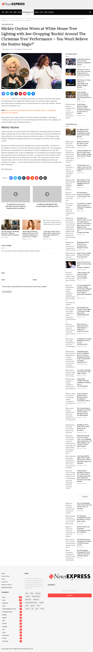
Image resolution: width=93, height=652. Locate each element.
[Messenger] (33, 93)
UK (3, 629)
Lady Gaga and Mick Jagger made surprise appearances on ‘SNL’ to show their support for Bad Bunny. (84, 459)
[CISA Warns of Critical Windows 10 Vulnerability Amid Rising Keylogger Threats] (71, 82)
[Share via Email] (41, 178)
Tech (11, 12)
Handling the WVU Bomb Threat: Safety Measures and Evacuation (83, 427)
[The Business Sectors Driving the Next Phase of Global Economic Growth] (71, 543)
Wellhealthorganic (6, 587)
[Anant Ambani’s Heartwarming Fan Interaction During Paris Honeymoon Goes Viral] (71, 94)
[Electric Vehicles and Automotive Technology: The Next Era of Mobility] (71, 531)
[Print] (45, 178)
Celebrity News (7, 612)
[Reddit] (32, 178)
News (8, 18)
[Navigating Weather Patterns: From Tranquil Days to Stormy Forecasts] (71, 246)
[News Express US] (13, 4)
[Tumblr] (16, 93)
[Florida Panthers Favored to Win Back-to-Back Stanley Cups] (71, 196)
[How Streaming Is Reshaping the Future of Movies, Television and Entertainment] (10, 224)
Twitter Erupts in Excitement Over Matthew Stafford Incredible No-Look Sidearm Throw (83, 397)
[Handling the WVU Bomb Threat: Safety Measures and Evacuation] (71, 429)
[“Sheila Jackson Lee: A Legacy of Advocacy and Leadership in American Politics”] (71, 171)
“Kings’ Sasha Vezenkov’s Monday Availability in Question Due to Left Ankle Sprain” (84, 382)
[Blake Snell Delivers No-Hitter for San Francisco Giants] (71, 144)
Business (37, 12)
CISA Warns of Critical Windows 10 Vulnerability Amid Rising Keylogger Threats (84, 83)
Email (3, 279)
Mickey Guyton (6, 98)
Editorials (5, 641)
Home (4, 18)
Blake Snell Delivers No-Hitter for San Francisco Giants (83, 143)
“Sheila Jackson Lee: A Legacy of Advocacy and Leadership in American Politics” (84, 167)
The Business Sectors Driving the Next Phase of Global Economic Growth (84, 542)
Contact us (4, 582)
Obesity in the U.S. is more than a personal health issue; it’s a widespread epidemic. (83, 72)
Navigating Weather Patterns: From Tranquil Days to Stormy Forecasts (83, 244)
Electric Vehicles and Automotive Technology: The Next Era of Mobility (84, 529)
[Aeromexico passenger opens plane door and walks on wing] (71, 373)
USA (3, 12)
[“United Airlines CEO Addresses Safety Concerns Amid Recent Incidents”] (71, 277)
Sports (19, 12)
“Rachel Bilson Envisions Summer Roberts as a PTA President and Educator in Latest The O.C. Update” (30, 234)
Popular (85, 496)
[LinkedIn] (12, 93)
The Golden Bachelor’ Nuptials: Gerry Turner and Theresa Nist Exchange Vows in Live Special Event (84, 411)
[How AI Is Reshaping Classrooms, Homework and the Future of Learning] (71, 508)
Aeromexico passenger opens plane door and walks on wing (84, 371)
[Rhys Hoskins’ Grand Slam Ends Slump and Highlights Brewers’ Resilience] (71, 185)
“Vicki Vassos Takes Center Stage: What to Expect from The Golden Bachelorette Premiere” (51, 234)
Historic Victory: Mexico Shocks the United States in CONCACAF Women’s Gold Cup (83, 327)
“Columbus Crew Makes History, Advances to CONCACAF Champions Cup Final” (84, 206)
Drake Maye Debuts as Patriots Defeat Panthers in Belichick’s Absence (84, 61)
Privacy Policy (5, 576)
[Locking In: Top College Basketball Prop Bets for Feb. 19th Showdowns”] (71, 343)
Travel (45, 12)
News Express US (28, 648)
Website (35, 279)
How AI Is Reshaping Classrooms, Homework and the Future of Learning (84, 505)
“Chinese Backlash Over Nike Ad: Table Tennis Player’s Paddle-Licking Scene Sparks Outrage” (84, 153)
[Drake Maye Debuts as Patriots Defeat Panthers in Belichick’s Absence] (71, 61)
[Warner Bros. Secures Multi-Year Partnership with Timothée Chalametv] (71, 264)
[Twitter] (7, 93)
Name (3, 273)
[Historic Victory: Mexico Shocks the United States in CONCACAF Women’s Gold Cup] (71, 330)
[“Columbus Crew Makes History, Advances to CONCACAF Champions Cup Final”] (71, 209)
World (6, 12)
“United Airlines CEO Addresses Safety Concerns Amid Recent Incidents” (83, 275)
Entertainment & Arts (28, 12)
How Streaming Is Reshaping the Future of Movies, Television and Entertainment (10, 233)
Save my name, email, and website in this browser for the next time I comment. (25, 286)
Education (51, 12)
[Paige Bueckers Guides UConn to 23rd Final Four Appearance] (71, 256)
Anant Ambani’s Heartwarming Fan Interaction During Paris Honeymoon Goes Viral (84, 95)
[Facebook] (3, 93)
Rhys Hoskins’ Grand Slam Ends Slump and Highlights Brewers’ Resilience (83, 182)
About (3, 579)
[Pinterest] (20, 93)
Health (15, 12)
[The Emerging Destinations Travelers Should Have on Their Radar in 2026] (71, 520)
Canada (4, 626)
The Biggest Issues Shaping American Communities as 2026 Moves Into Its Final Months (83, 133)
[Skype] (29, 93)
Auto (41, 12)
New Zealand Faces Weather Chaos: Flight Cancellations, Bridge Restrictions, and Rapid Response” (84, 311)
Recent (72, 496)
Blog (3, 597)
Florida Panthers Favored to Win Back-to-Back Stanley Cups (83, 194)
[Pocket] (25, 93)
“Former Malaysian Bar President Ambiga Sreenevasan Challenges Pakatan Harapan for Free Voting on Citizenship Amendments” (84, 290)
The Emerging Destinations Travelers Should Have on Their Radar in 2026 (84, 518)
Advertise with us (6, 584)
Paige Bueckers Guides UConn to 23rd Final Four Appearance (84, 255)
